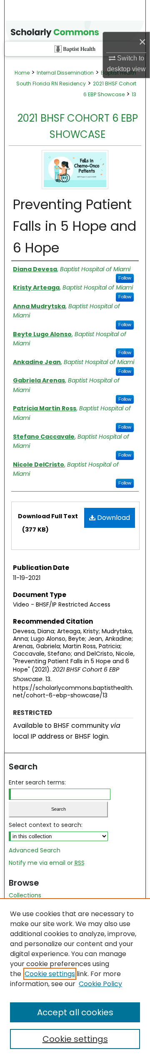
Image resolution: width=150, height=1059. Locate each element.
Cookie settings (50, 974)
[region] (75, 978)
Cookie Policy (100, 984)
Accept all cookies (75, 1012)
